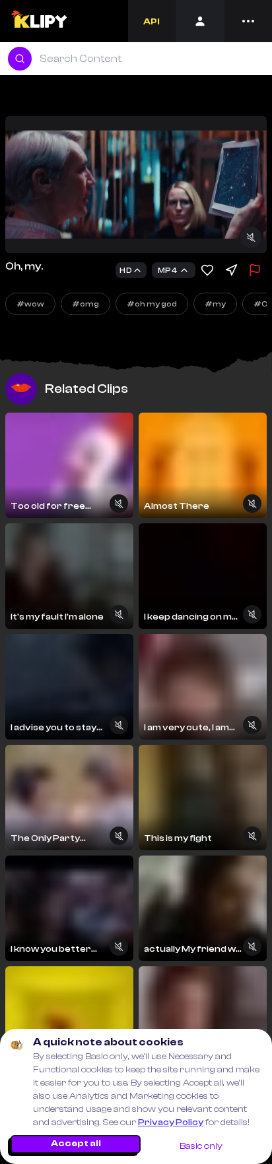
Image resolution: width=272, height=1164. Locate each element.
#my (215, 303)
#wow (30, 303)
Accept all (76, 1143)
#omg (85, 303)
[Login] (200, 21)
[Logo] (39, 21)
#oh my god (152, 303)
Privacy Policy (170, 1122)
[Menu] (248, 21)
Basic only (201, 1146)
